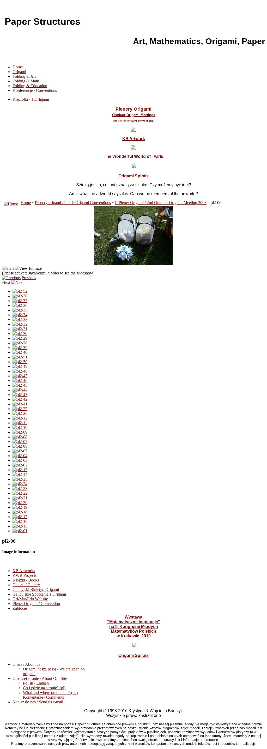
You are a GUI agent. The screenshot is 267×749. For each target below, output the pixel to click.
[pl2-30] (20, 333)
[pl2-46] (20, 380)
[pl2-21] (20, 498)
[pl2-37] (20, 300)
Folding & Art (24, 76)
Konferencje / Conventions (35, 90)
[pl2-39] (20, 347)
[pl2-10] (20, 427)
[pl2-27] (20, 408)
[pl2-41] (20, 404)
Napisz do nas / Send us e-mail (38, 702)
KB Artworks (24, 570)
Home (18, 67)
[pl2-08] (20, 437)
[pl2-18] (20, 512)
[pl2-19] (20, 507)
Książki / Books (26, 580)
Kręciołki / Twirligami (31, 99)
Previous (29, 277)
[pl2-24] (20, 484)
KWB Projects (25, 575)
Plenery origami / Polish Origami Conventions (73, 202)
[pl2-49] (20, 366)
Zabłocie (20, 608)
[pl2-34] (20, 315)
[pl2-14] (20, 474)
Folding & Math (26, 81)
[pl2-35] (20, 310)
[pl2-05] (20, 451)
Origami (19, 71)
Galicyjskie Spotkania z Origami (39, 594)
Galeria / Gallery (26, 585)
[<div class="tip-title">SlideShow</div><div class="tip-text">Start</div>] (8, 268)
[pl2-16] (20, 521)
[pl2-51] (20, 357)
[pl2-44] (20, 390)
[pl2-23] (20, 488)
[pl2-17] (20, 516)
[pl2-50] (20, 361)
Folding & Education (30, 85)
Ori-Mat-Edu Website (30, 599)
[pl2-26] (20, 413)
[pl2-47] (20, 376)
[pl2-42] (20, 399)
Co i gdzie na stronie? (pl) (44, 688)
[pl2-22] (20, 493)
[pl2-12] (20, 418)
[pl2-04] (20, 455)
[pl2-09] (20, 432)
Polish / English (36, 683)
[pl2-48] (20, 371)
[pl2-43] (20, 394)
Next (6, 282)
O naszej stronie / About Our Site (40, 678)
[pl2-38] (20, 296)
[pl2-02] (20, 465)
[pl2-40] (20, 352)
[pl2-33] (20, 319)
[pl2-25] (20, 479)
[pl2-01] (20, 531)
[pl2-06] (20, 446)
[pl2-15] (20, 526)
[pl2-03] (20, 460)
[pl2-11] (20, 423)
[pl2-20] (20, 502)
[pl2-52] (20, 291)
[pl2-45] (20, 385)
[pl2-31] (20, 329)
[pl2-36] (20, 305)
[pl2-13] (20, 470)
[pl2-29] (20, 338)
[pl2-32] (20, 324)
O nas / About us (26, 664)
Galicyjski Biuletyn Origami (36, 589)
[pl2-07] (20, 441)
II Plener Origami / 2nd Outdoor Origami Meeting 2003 (161, 202)
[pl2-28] (20, 343)
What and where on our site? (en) (50, 692)
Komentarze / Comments (43, 697)
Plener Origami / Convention (36, 603)
